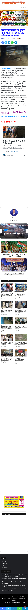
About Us (4, 561)
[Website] (11, 220)
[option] (14, 231)
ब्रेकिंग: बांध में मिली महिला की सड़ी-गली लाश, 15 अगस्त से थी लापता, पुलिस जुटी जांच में (21, 344)
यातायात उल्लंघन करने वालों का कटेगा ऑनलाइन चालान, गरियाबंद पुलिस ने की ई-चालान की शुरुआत (14, 234)
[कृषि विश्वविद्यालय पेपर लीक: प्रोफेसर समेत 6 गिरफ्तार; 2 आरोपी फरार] (7, 337)
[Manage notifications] (25, 607)
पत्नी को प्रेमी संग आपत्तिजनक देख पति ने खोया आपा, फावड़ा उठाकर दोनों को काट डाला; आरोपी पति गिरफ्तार (21, 311)
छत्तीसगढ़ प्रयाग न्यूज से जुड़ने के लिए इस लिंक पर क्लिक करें (13, 113)
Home (3, 565)
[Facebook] (2, 42)
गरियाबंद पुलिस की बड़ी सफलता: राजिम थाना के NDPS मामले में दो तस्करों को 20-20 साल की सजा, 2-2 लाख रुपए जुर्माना (20, 294)
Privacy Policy (5, 567)
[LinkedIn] (9, 42)
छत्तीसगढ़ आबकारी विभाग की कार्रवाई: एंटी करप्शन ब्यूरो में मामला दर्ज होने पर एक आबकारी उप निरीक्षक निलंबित (20, 359)
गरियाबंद (6, 229)
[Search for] (21, 7)
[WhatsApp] (12, 42)
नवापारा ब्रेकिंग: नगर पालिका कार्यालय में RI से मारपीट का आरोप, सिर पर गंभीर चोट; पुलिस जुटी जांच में (7, 358)
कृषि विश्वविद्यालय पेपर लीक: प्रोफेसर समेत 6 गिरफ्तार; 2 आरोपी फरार (7, 344)
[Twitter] (5, 42)
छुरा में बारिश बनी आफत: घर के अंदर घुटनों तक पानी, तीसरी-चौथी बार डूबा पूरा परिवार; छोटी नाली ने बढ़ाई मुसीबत (7, 327)
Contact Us (4, 563)
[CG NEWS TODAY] (14, 3)
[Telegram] (15, 42)
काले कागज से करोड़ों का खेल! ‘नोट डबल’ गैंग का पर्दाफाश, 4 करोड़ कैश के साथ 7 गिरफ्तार (21, 327)
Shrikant (4, 38)
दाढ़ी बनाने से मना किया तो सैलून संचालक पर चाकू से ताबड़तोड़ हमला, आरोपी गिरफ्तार (6, 311)
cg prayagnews (23, 596)
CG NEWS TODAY (6, 571)
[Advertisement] (14, 167)
